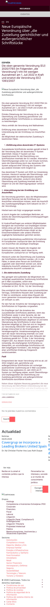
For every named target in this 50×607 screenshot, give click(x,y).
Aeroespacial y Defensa (16, 565)
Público (9, 529)
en (7, 22)
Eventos (25, 14)
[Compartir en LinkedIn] (11, 54)
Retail (8, 560)
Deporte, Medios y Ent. (16, 545)
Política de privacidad (16, 588)
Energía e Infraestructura (17, 550)
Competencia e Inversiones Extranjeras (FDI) (26, 504)
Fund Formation (13, 555)
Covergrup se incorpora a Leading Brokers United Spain (24, 444)
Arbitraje (10, 501)
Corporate (10, 507)
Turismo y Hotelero (14, 576)
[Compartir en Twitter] (7, 54)
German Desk (7, 402)
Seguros (10, 568)
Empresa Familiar (14, 548)
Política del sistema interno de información (19, 598)
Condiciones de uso (15, 585)
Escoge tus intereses (39, 489)
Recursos (25, 8)
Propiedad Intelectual (15, 526)
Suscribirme (8, 419)
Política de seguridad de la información (18, 593)
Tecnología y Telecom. (16, 573)
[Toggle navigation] (3, 3)
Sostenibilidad (12, 571)
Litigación (10, 517)
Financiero (10, 509)
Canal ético (11, 601)
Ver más (6, 467)
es (3, 22)
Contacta (10, 604)
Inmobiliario (11, 558)
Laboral (9, 514)
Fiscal (8, 512)
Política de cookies (14, 590)
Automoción (11, 540)
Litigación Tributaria (15, 524)
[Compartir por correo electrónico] (16, 54)
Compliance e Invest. (15, 542)
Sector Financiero (14, 563)
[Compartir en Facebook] (2, 54)
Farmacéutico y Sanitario (17, 553)
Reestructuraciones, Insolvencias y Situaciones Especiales (21, 532)
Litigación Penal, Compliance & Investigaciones (20, 520)
